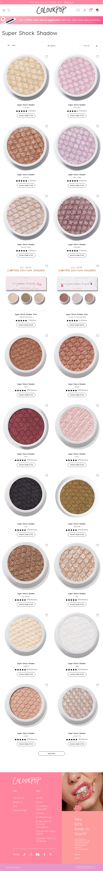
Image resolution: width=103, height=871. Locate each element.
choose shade (27, 115)
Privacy (40, 802)
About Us (17, 802)
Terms (39, 798)
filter (13, 45)
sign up (77, 854)
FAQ (15, 806)
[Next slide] (101, 2)
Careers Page (20, 810)
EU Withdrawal (43, 817)
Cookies (40, 813)
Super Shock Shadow (26, 105)
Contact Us (18, 798)
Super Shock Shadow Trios (26, 314)
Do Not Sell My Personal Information (44, 824)
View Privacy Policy (81, 849)
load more (51, 753)
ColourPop (16, 867)
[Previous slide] (1, 2)
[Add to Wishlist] (46, 56)
